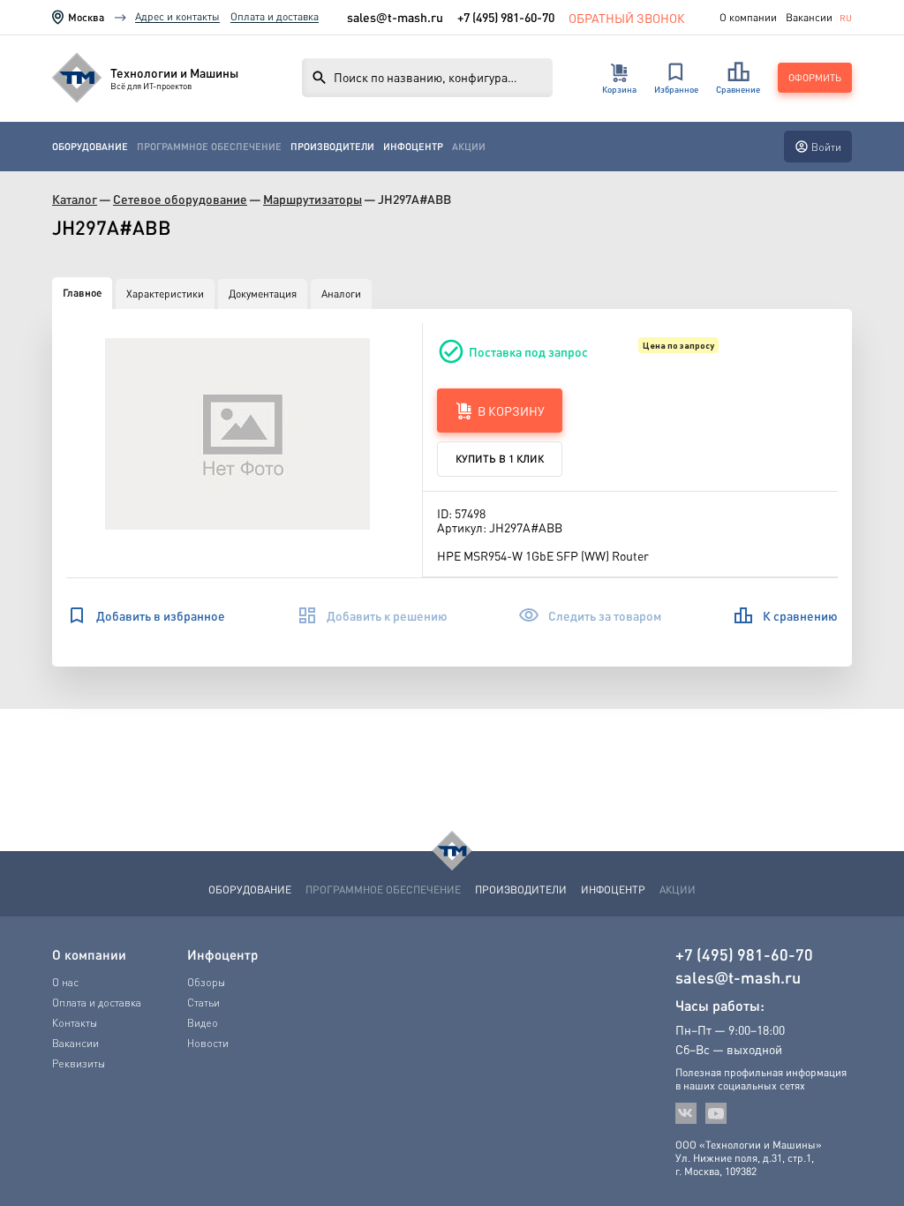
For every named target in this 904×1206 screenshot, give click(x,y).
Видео (202, 1022)
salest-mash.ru (395, 17)
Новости (208, 1043)
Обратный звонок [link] (627, 17)
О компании (748, 17)
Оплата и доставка (274, 16)
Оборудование (90, 146)
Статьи (203, 1002)
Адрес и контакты (177, 16)
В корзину (511, 410)
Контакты (74, 1022)
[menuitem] (90, 147)
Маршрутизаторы (312, 199)
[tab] (82, 293)
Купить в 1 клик (500, 458)
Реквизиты (78, 1063)
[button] (237, 434)
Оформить (814, 78)
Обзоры (206, 982)
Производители (332, 146)
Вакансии (809, 17)
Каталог (74, 199)
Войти (826, 147)
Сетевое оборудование (180, 199)
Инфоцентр (413, 146)
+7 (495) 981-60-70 (505, 17)
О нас (65, 982)
